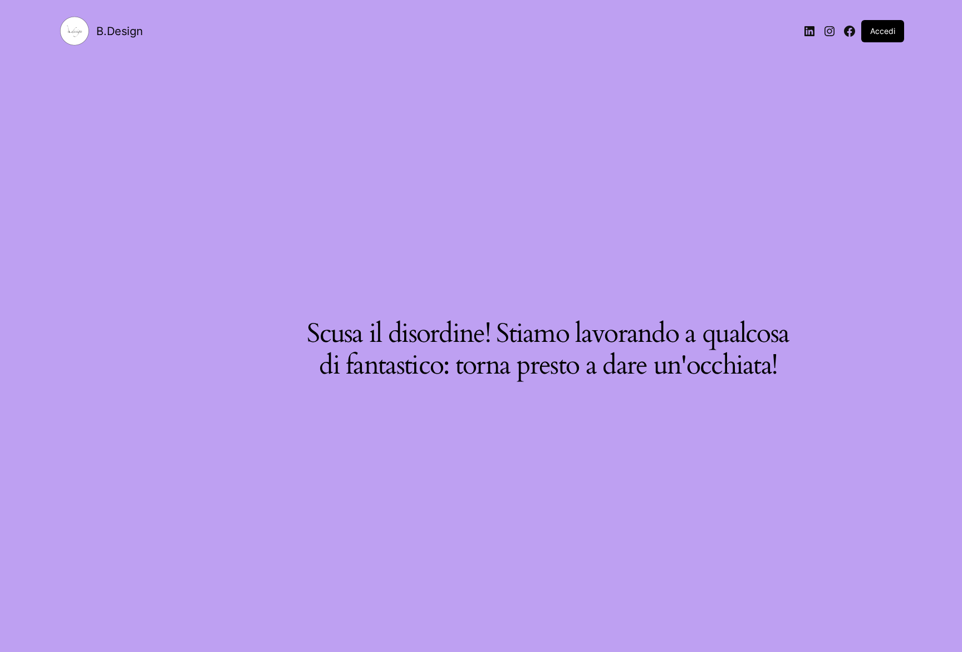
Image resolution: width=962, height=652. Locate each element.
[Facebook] (849, 31)
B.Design (119, 31)
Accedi (882, 31)
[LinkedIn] (809, 31)
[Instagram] (829, 31)
